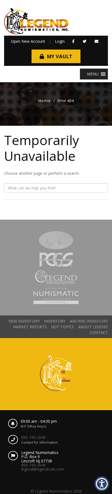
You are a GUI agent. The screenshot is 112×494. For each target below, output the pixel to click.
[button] (73, 41)
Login (60, 41)
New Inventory (24, 321)
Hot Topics (62, 326)
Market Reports (30, 326)
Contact (99, 332)
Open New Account (28, 41)
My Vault (59, 56)
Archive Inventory (89, 321)
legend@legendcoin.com (42, 469)
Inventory (55, 321)
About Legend (93, 326)
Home (44, 100)
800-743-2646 (33, 437)
